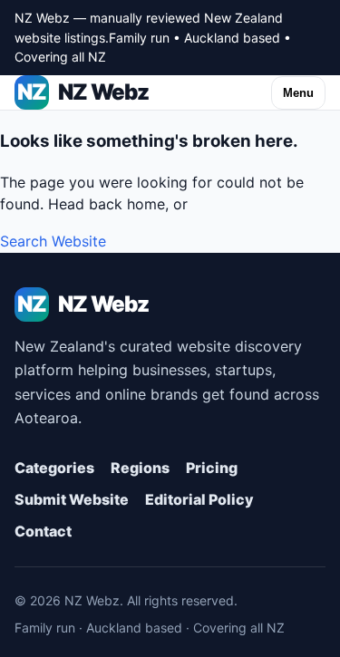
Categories (54, 468)
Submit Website (72, 499)
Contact (43, 531)
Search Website (53, 241)
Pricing (212, 468)
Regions (140, 468)
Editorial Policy (199, 499)
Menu (298, 93)
